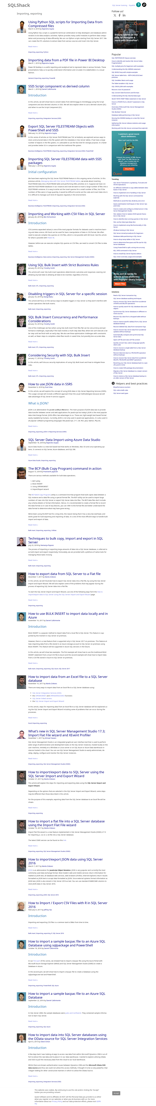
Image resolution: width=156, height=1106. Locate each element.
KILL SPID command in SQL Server (125, 250)
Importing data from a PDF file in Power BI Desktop (66, 60)
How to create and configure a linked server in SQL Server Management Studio (130, 210)
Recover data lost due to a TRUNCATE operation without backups (129, 354)
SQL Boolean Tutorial (119, 112)
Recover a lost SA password (121, 90)
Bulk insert (32, 286)
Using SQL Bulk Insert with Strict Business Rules (63, 265)
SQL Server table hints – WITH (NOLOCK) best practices (127, 76)
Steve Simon (45, 1042)
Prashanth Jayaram (50, 471)
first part (36, 961)
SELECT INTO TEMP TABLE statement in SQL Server (129, 99)
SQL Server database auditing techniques (127, 298)
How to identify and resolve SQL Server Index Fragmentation (127, 62)
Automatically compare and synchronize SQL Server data (128, 336)
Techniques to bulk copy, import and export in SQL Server (65, 540)
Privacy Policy (57, 1101)
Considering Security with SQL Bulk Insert (59, 355)
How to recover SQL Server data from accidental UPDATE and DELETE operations (129, 302)
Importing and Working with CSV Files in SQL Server (66, 214)
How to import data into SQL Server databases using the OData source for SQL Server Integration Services (67, 1037)
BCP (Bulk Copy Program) (41, 495)
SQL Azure (54, 669)
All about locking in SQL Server (123, 230)
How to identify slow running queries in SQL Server (130, 219)
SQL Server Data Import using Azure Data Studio (64, 439)
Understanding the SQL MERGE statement (126, 69)
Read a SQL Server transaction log (124, 295)
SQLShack (19, 5)
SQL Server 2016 (53, 895)
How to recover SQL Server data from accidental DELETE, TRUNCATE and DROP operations (129, 359)
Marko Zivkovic (50, 577)
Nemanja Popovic (47, 545)
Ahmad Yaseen (50, 738)
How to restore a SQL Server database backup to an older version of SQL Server (129, 377)
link (64, 840)
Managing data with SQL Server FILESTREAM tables (60, 181)
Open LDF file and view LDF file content (126, 340)
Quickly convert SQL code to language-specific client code (129, 344)
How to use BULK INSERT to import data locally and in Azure (68, 615)
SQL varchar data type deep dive (124, 222)
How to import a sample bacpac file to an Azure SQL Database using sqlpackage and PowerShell (66, 943)
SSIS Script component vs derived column (59, 86)
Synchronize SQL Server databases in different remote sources (130, 313)
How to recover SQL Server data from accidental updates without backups (129, 331)
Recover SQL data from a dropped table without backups (129, 318)
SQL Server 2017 (64, 669)
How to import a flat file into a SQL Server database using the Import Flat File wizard (66, 823)
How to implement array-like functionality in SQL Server (129, 226)
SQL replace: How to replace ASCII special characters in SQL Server (129, 215)
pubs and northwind (73, 1013)
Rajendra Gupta (48, 29)
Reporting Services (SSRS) (57, 432)
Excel (30, 723)
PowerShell (89, 151)
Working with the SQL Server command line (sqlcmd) (129, 128)
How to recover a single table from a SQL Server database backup (129, 349)
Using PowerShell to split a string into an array (129, 247)
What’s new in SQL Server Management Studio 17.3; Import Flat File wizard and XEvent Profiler (66, 733)
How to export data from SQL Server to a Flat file (64, 574)
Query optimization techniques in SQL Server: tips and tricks (130, 205)
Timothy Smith (49, 268)
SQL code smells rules (120, 390)
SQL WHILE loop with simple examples (125, 72)
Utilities (53, 530)
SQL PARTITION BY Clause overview (124, 58)
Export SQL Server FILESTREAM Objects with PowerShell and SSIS (61, 128)
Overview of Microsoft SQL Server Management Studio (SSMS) (128, 108)
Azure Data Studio (34, 460)
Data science (47, 257)
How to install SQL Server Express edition (127, 254)
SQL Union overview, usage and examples (127, 257)
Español (132, 5)
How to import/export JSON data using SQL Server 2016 (65, 861)
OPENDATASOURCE (57, 696)
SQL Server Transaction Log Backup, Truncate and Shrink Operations (130, 184)
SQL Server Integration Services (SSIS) (46, 693)
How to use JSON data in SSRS (50, 384)
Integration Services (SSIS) (52, 118)
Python (45, 52)
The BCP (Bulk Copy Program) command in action (64, 468)
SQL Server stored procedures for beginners (128, 233)
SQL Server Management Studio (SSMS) (80, 257)
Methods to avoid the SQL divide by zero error (129, 201)
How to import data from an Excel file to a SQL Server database (68, 678)
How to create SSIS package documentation (128, 368)
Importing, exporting (35, 52)
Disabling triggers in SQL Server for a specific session (67, 294)
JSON (45, 432)
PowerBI (52, 78)
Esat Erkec (49, 387)
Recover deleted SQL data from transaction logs (129, 327)
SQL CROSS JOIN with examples (122, 86)
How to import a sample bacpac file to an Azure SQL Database (66, 995)
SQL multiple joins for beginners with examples (128, 66)
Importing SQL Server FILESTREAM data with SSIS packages (65, 161)
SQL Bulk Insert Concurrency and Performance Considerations (63, 319)
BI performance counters (121, 387)
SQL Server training (119, 5)
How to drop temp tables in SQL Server (126, 239)
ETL (37, 286)
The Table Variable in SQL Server (122, 83)
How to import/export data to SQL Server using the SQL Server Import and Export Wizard (66, 774)
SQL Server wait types (120, 393)
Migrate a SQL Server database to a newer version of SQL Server (130, 372)
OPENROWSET (40, 696)
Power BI (51, 238)
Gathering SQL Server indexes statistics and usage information (129, 124)
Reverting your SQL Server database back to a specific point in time (130, 364)
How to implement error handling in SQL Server (129, 193)
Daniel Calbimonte (49, 89)
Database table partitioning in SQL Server (126, 115)
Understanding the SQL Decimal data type (126, 96)
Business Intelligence (35, 151)
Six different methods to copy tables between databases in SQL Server (130, 189)
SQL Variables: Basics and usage (122, 80)
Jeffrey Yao (48, 910)
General (31, 78)
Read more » (33, 46)
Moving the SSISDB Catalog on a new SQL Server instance (128, 119)
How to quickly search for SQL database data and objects (130, 307)
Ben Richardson (50, 217)
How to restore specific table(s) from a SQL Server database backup (130, 323)
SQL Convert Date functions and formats (125, 93)
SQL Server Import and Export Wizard (49, 701)
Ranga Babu (48, 297)
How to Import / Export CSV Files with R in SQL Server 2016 (67, 905)
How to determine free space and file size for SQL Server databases (130, 243)
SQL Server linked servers (42, 698)
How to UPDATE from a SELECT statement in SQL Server (128, 103)
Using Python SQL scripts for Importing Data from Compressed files (65, 24)
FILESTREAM (47, 151)
